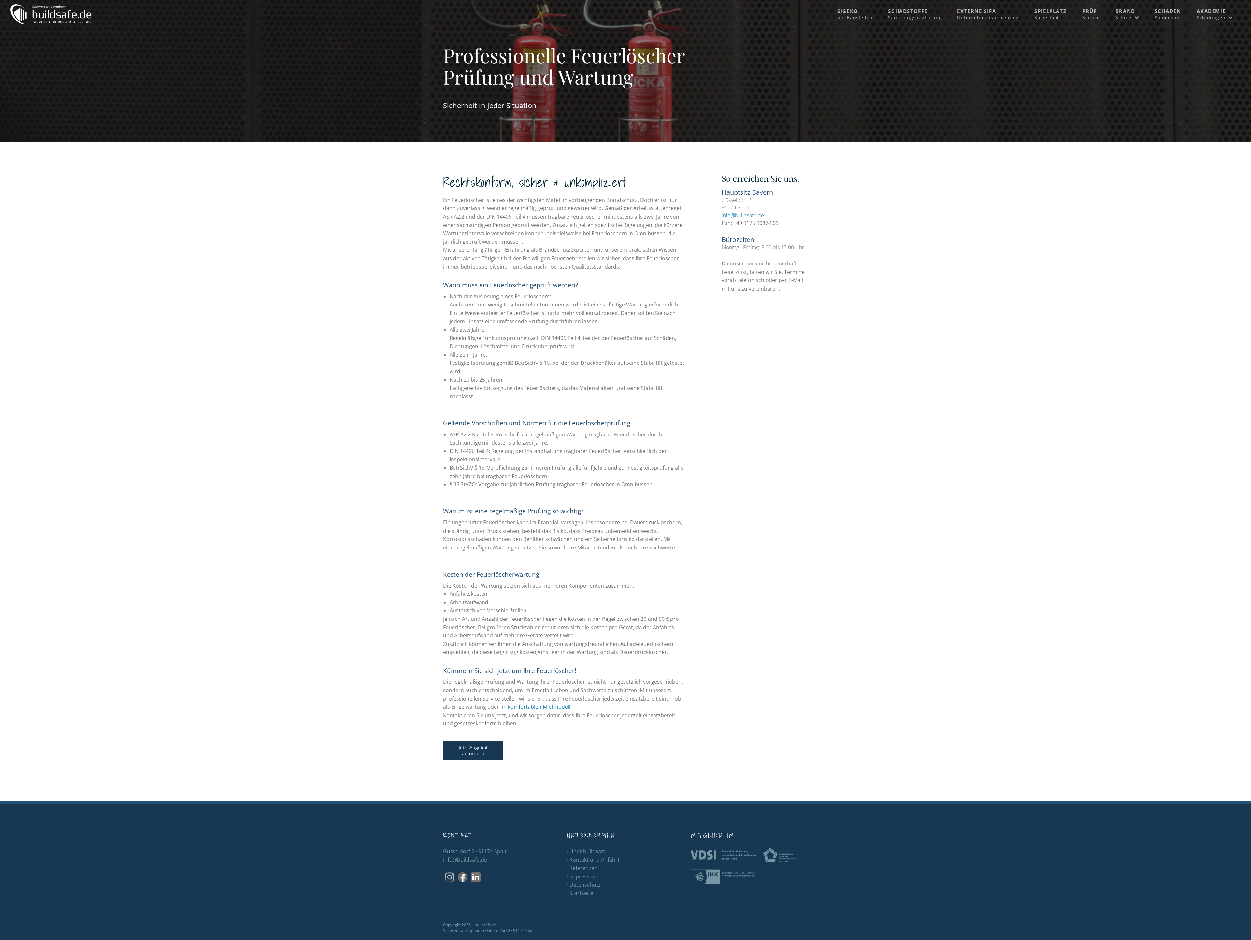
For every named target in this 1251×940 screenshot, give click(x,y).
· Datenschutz (584, 884)
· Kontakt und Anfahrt (593, 859)
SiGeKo (854, 14)
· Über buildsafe (586, 851)
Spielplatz (1050, 14)
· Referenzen (582, 868)
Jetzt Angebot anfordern (473, 750)
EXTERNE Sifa (988, 14)
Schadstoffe (915, 14)
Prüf (1091, 14)
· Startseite (580, 893)
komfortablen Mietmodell (539, 706)
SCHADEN (1168, 14)
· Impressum (582, 876)
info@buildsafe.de (743, 215)
